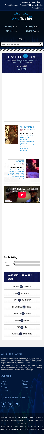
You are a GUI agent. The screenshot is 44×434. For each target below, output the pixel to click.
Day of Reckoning (21, 62)
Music (24, 384)
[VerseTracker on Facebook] (4, 406)
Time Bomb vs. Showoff (16, 175)
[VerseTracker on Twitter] (11, 406)
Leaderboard (27, 387)
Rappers (4, 387)
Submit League (11, 5)
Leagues (4, 390)
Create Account (28, 2)
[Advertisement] (22, 97)
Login (39, 2)
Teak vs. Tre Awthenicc (27, 136)
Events (25, 381)
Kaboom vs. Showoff (17, 173)
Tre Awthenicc (27, 127)
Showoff (20, 161)
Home (3, 381)
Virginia (32, 130)
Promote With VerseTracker (31, 5)
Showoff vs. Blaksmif (17, 170)
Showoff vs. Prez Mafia (16, 171)
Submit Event (37, 8)
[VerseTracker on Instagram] (18, 406)
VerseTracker (26, 417)
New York (18, 164)
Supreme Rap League (25, 60)
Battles (4, 384)
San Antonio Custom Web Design (27, 429)
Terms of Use (16, 420)
